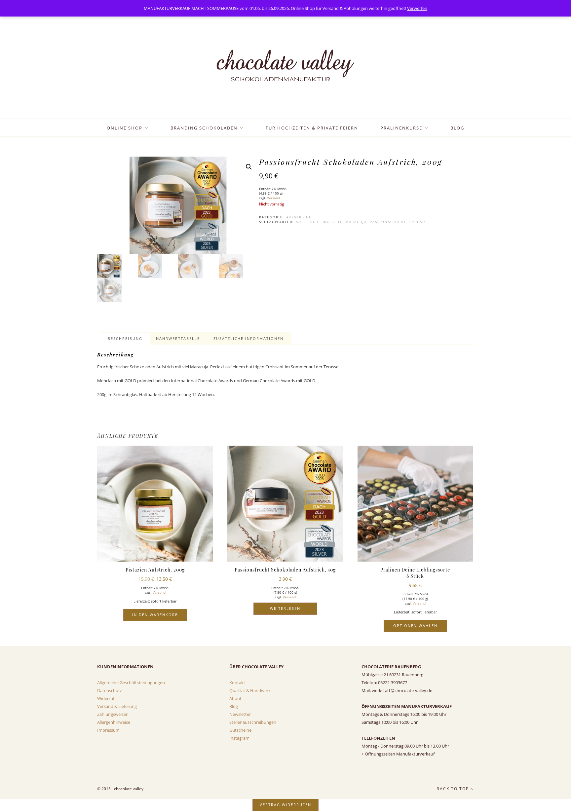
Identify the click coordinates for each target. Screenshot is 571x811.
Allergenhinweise (113, 722)
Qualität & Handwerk (250, 690)
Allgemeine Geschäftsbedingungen (131, 682)
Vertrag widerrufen (285, 804)
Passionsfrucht (388, 221)
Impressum (108, 730)
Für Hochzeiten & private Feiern (312, 128)
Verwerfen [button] (417, 8)
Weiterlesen (285, 608)
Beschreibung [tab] (125, 338)
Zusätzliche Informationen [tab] (248, 338)
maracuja (356, 221)
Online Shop (124, 128)
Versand (273, 198)
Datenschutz (109, 690)
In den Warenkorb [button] (155, 614)
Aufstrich (307, 221)
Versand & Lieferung (117, 706)
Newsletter (240, 714)
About (235, 698)
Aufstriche (299, 217)
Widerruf (105, 698)
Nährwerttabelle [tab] (178, 338)
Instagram (239, 738)
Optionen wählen (415, 625)
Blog (457, 128)
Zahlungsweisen (113, 714)
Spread (417, 221)
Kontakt (237, 682)
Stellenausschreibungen (252, 722)
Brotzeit (332, 221)
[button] (249, 167)
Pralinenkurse (401, 128)
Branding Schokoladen (204, 128)
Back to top (454, 789)
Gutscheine (240, 730)
